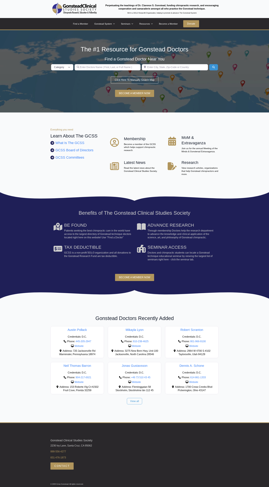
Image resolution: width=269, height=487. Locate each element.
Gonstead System (103, 24)
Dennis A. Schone (191, 365)
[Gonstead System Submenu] (115, 24)
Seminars (125, 24)
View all (134, 401)
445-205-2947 (83, 341)
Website (79, 346)
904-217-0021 (83, 377)
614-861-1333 (198, 377)
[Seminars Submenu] (133, 24)
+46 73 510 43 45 (140, 377)
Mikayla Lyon (135, 330)
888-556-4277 (58, 451)
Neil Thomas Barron (77, 365)
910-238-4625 (141, 341)
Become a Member (168, 24)
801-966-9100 (198, 341)
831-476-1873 (58, 457)
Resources (144, 24)
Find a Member (80, 24)
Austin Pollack (77, 330)
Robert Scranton (191, 330)
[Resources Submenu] (153, 24)
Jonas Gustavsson (134, 365)
